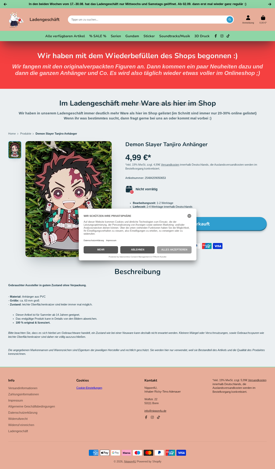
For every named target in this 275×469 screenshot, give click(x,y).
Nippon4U (130, 461)
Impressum (15, 400)
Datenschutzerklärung (22, 412)
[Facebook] (215, 36)
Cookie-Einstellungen (89, 387)
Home (12, 133)
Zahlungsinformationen (23, 394)
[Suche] (230, 19)
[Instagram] (222, 36)
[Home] (16, 19)
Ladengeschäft (44, 19)
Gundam (132, 36)
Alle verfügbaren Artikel (65, 36)
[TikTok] (228, 36)
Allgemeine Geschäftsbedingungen (31, 406)
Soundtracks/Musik (174, 36)
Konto (248, 19)
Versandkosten (170, 164)
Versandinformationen (22, 388)
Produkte (25, 133)
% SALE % (97, 36)
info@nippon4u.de (155, 410)
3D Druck (202, 36)
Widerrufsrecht (18, 418)
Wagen (263, 19)
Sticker (149, 36)
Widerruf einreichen (21, 425)
